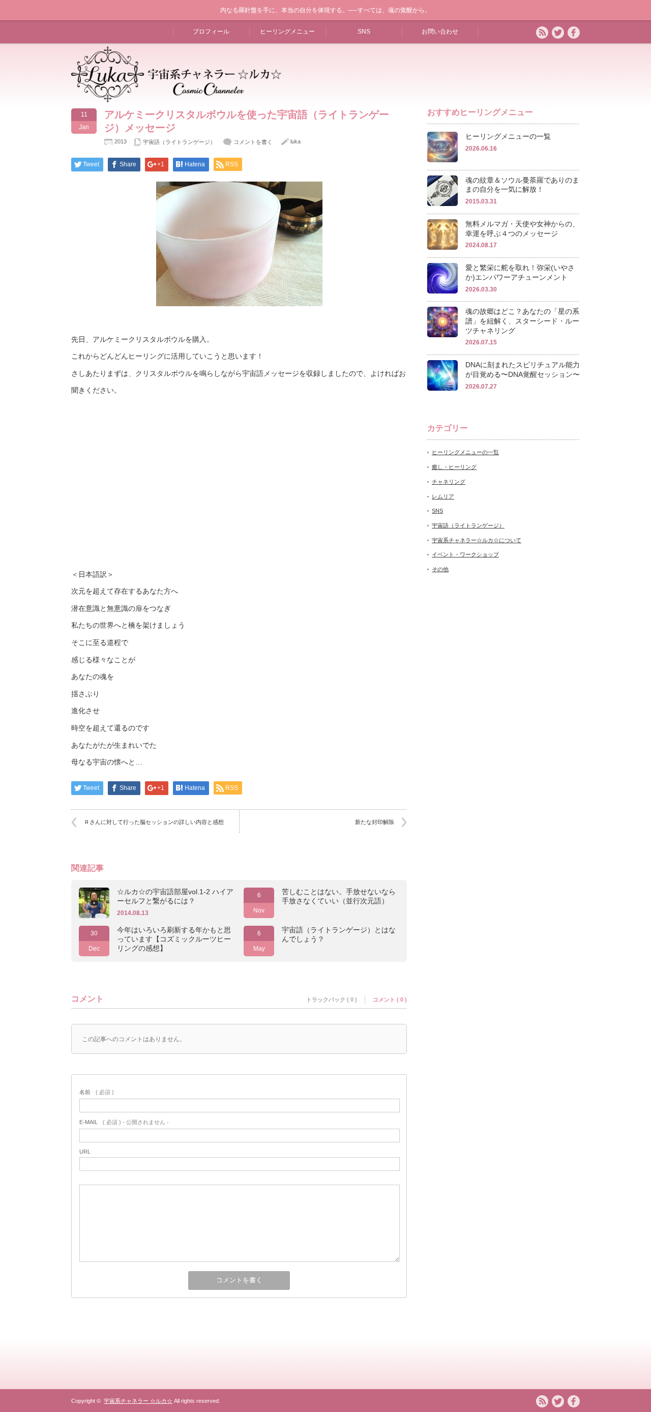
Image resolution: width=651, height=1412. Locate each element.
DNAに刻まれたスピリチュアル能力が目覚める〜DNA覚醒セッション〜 (522, 369)
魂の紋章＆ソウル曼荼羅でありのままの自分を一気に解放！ (522, 185)
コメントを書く (253, 142)
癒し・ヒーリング (454, 467)
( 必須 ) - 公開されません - (124, 1122)
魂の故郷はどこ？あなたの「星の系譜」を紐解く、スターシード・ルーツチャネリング (522, 320)
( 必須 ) (96, 1092)
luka (295, 141)
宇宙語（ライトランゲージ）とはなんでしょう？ (339, 934)
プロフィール (211, 31)
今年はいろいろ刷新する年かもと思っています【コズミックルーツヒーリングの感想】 (174, 939)
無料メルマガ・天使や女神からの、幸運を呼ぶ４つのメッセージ (522, 229)
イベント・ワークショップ (465, 554)
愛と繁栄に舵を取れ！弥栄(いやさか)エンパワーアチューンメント (520, 272)
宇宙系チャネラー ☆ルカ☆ (138, 1401)
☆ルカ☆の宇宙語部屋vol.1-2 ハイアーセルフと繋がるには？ (175, 896)
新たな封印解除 (374, 822)
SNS (364, 31)
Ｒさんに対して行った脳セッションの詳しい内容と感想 (154, 822)
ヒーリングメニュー (287, 31)
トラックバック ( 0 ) (331, 999)
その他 (440, 569)
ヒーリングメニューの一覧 (508, 136)
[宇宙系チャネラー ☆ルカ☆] (176, 98)
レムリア (443, 496)
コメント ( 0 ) (390, 999)
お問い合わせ (440, 31)
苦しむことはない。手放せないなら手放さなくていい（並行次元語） (339, 896)
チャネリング (448, 482)
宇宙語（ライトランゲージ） (179, 142)
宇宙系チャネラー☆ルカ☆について (476, 540)
